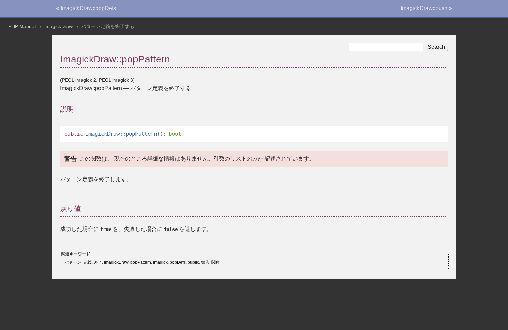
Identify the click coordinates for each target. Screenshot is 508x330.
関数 (215, 262)
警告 (205, 262)
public (193, 262)
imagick (160, 262)
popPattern (140, 262)
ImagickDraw (58, 26)
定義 (87, 262)
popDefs (178, 262)
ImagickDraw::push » (426, 8)
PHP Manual (22, 26)
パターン (73, 262)
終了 (98, 262)
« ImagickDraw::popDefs (86, 8)
